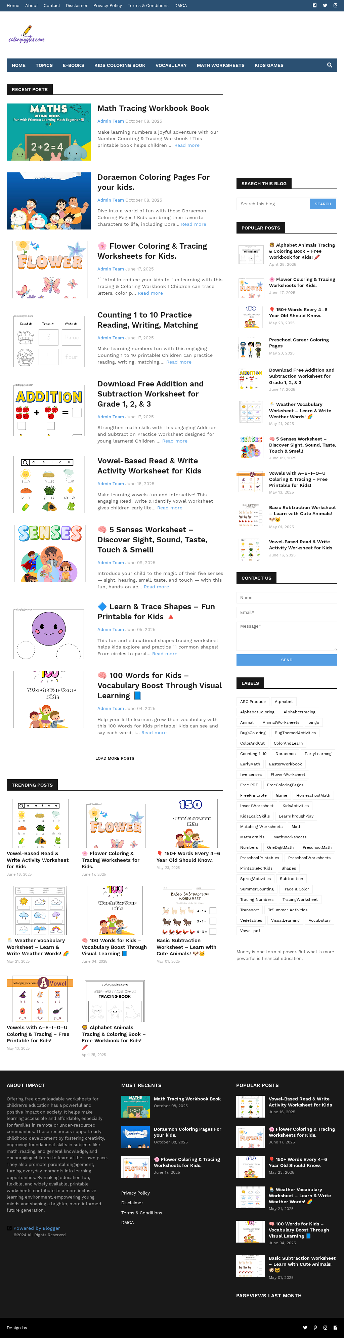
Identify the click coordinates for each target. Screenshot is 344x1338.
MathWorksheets (289, 837)
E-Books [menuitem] (73, 65)
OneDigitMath (280, 847)
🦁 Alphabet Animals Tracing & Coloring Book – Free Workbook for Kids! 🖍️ (114, 1037)
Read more (187, 145)
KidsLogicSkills (255, 816)
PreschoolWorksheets (309, 857)
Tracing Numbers (256, 899)
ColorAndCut (252, 743)
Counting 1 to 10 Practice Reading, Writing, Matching (147, 320)
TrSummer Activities (287, 910)
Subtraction (291, 878)
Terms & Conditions (148, 5)
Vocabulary (320, 920)
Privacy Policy (107, 5)
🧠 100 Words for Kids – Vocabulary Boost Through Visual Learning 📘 (159, 685)
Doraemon (285, 753)
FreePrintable (253, 795)
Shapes (289, 868)
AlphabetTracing (299, 712)
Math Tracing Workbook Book (153, 108)
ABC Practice (253, 701)
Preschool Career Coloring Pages (299, 342)
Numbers (249, 847)
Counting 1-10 (253, 753)
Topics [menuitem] (44, 65)
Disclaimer (77, 5)
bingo (313, 722)
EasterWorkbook (285, 764)
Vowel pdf (250, 930)
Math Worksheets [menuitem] (221, 65)
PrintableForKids (256, 868)
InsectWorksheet (256, 805)
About (31, 5)
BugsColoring (253, 732)
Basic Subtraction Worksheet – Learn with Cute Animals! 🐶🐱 (186, 947)
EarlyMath (250, 764)
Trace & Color (296, 889)
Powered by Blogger (36, 1228)
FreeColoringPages (285, 785)
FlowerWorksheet (288, 774)
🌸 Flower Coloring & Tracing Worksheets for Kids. (152, 251)
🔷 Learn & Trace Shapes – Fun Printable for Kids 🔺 (156, 611)
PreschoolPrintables (259, 857)
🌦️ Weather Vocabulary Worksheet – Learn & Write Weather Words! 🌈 (38, 947)
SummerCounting (257, 889)
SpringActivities (255, 878)
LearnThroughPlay (296, 816)
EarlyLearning (318, 753)
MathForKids (252, 837)
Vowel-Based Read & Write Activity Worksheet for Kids (149, 465)
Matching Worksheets (261, 826)
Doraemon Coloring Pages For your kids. (153, 182)
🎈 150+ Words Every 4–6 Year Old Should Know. (188, 856)
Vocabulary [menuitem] (171, 65)
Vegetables (251, 920)
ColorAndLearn (288, 743)
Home (13, 5)
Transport (249, 910)
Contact (52, 5)
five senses (251, 774)
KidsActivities (296, 805)
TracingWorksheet (300, 899)
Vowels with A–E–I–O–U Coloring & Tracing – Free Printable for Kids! (38, 1034)
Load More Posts (114, 758)
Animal (247, 722)
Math (296, 826)
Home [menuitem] (19, 65)
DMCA (180, 5)
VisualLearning (285, 920)
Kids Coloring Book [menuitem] (119, 65)
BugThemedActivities (295, 732)
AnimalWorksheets (281, 722)
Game (281, 795)
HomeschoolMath (313, 795)
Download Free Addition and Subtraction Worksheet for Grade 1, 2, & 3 (150, 394)
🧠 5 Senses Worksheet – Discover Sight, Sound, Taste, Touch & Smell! (152, 539)
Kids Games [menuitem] (269, 65)
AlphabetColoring (257, 712)
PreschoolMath (317, 847)
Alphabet (284, 701)
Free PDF (249, 785)
